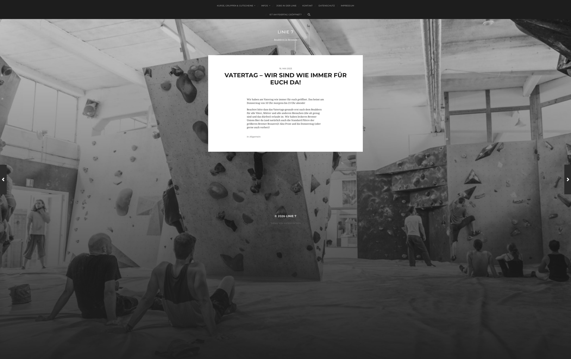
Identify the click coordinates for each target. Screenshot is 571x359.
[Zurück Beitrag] (3, 179)
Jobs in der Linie (286, 5)
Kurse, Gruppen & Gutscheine (235, 5)
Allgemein (255, 136)
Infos (264, 5)
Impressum (347, 5)
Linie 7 (286, 31)
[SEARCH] (309, 14)
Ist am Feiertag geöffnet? (285, 14)
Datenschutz (327, 5)
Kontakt (307, 5)
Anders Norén (292, 223)
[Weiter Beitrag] (567, 179)
